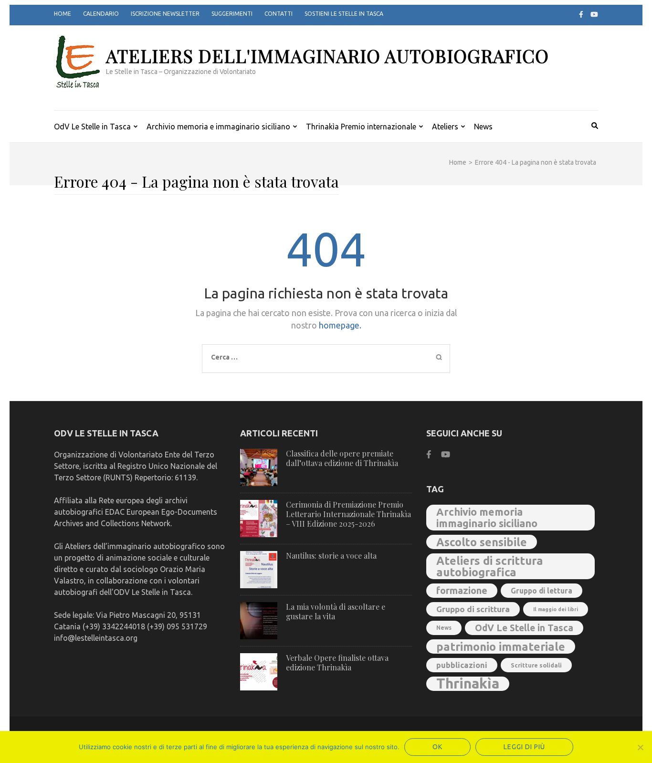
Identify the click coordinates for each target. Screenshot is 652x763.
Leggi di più (524, 747)
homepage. (340, 325)
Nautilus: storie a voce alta (331, 556)
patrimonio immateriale (500, 646)
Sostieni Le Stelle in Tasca (344, 14)
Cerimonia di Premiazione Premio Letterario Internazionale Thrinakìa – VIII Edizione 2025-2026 (348, 514)
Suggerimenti (231, 14)
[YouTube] (594, 14)
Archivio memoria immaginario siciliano (486, 517)
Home (62, 14)
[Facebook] (581, 14)
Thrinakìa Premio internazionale (361, 126)
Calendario (101, 14)
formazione (461, 590)
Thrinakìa (467, 684)
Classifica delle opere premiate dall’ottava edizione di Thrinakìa (342, 458)
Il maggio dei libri (555, 609)
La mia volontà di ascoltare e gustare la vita (335, 611)
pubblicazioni (461, 665)
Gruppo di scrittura (473, 609)
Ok (437, 747)
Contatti (278, 14)
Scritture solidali (536, 665)
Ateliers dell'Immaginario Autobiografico (327, 55)
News (483, 126)
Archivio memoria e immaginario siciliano (218, 126)
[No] (640, 747)
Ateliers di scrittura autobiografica (489, 566)
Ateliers (445, 126)
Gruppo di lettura (541, 590)
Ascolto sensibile (481, 542)
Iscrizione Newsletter (165, 14)
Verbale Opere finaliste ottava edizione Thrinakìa (337, 662)
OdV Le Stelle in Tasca (92, 126)
